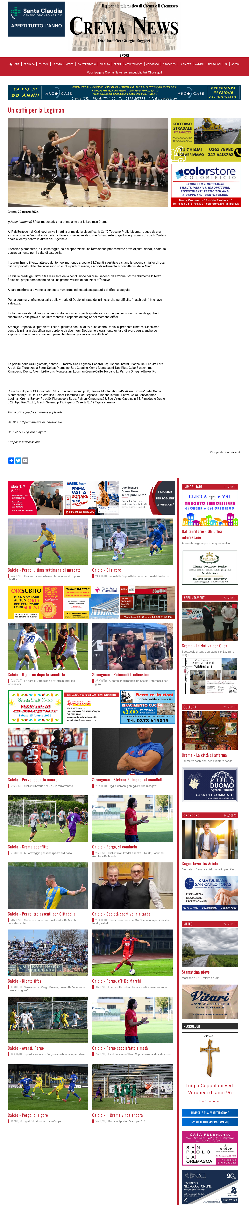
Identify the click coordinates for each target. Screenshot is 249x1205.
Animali (199, 64)
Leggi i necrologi (209, 1101)
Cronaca (29, 64)
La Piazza (185, 64)
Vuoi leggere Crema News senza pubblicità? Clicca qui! (124, 72)
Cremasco (152, 64)
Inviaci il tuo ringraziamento (210, 1122)
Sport (117, 64)
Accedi (235, 64)
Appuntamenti (133, 64)
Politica (43, 64)
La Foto (57, 64)
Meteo (70, 64)
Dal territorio (87, 64)
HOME (15, 64)
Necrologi (214, 64)
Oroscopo (169, 64)
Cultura (105, 64)
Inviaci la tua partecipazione (210, 1112)
